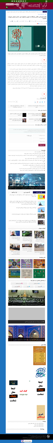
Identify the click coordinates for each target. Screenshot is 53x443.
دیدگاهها (14, 192)
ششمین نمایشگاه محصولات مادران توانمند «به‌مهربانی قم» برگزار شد (24, 214)
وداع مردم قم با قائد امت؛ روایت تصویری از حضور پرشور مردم (33, 339)
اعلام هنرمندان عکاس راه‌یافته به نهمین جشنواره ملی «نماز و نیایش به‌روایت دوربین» (27, 17)
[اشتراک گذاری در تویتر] (42, 102)
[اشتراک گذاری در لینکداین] (35, 102)
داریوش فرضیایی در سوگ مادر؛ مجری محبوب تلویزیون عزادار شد (34, 114)
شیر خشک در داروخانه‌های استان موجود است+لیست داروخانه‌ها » (17, 106)
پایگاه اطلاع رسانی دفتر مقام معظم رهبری (35, 423)
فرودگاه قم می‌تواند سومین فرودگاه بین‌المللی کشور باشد (26, 207)
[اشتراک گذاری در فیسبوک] (44, 102)
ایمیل (11, 21)
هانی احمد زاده (39, 21)
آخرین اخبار (38, 192)
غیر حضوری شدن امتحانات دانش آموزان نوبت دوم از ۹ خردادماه (16, 238)
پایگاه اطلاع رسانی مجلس (38, 426)
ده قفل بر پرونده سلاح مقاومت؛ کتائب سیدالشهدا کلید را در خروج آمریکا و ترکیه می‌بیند (22, 195)
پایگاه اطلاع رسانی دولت (38, 425)
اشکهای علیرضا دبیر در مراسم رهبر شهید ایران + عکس (35, 119)
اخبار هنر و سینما (39, 11)
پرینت (44, 23)
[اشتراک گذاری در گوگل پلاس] (37, 102)
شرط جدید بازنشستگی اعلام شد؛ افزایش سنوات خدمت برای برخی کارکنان (30, 322)
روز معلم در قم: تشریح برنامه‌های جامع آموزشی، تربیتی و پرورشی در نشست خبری (27, 250)
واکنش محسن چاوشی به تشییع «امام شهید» (16, 114)
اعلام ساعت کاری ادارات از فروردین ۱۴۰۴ (37, 187)
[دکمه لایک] (44, 60)
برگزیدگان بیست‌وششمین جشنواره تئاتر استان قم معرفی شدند (15, 119)
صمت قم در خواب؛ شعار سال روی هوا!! (37, 304)
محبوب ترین (26, 192)
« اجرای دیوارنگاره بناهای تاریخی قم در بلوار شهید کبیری (36, 106)
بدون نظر (15, 21)
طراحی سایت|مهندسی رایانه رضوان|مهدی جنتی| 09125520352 (32, 438)
